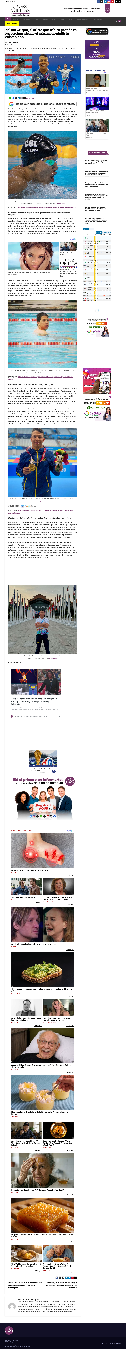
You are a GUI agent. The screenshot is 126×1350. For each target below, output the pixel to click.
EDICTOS (71, 19)
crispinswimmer (60, 203)
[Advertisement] (43, 736)
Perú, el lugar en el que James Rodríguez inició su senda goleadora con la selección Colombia (61, 1285)
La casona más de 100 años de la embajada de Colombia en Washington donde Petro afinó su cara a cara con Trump (96, 220)
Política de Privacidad (115, 1343)
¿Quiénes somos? (103, 1343)
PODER (36, 19)
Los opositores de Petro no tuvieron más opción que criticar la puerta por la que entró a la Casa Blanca (96, 184)
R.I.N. (22, 23)
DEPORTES (45, 19)
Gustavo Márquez (13, 42)
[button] (116, 21)
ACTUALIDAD (26, 19)
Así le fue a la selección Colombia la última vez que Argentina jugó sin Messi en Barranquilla (25, 1285)
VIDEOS (62, 19)
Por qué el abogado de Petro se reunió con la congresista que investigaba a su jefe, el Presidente (96, 161)
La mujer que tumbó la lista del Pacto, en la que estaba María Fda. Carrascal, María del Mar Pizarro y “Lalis (96, 173)
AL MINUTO (16, 19)
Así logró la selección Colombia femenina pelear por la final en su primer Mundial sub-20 (47, 207)
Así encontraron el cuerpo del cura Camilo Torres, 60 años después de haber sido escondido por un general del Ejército (96, 196)
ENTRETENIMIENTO (82, 19)
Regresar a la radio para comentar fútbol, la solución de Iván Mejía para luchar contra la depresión (95, 208)
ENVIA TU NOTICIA (12, 23)
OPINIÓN (54, 19)
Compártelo (30, 98)
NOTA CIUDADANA (97, 19)
